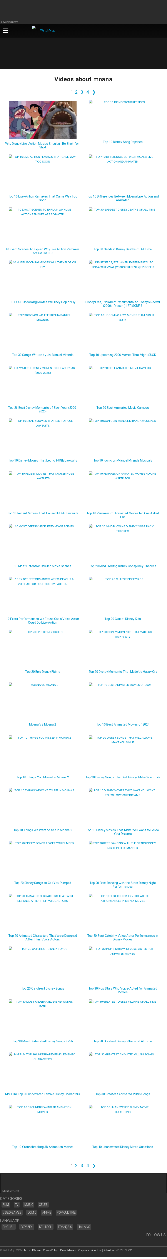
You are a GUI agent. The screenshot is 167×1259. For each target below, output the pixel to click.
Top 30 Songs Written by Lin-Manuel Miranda (42, 355)
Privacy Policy (50, 1250)
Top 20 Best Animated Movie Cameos (122, 408)
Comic (32, 1212)
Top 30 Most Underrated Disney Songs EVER (42, 1041)
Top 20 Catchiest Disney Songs (42, 988)
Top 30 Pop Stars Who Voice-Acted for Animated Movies (122, 990)
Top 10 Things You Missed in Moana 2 (43, 777)
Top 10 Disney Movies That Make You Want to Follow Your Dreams (122, 832)
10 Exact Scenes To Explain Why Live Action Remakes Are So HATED (43, 251)
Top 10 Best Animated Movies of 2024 (122, 724)
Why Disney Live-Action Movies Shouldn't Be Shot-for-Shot (42, 145)
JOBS (119, 1250)
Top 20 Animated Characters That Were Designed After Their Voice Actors (42, 937)
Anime (46, 1212)
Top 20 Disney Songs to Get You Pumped (42, 883)
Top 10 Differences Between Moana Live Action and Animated (123, 198)
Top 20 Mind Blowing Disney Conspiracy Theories (122, 566)
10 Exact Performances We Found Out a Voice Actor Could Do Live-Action (42, 621)
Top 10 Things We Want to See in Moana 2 (42, 830)
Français (65, 1227)
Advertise (109, 1250)
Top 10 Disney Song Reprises (122, 142)
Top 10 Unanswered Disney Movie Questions (122, 1147)
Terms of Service (32, 1250)
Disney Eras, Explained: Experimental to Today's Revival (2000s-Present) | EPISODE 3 (122, 304)
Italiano (84, 1227)
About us (96, 1250)
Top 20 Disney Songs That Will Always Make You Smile (122, 777)
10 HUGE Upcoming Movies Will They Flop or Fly (42, 302)
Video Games (12, 1212)
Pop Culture (66, 1212)
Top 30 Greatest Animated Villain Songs (122, 1094)
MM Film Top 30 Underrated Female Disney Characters (42, 1094)
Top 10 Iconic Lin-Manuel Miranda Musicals (122, 460)
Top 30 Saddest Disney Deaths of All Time (123, 249)
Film (6, 1204)
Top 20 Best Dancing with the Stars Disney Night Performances (122, 885)
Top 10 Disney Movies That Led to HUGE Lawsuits (42, 460)
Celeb (43, 1204)
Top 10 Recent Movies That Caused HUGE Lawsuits (42, 513)
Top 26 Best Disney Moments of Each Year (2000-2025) (42, 409)
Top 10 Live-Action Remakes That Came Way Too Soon (42, 198)
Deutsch (45, 1227)
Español (26, 1227)
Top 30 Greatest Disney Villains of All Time (122, 1041)
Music (28, 1204)
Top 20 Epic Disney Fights (42, 672)
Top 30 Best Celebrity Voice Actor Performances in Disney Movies (122, 937)
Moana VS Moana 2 (42, 724)
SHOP (128, 1250)
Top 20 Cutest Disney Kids (122, 619)
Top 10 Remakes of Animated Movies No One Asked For (122, 515)
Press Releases (68, 1250)
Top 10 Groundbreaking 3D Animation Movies (42, 1147)
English (9, 1227)
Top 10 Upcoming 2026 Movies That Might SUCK (122, 355)
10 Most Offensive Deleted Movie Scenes (42, 566)
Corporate (83, 1250)
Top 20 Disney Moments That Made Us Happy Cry (123, 672)
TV (16, 1204)
